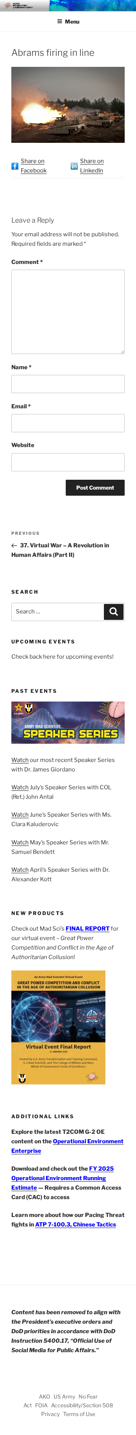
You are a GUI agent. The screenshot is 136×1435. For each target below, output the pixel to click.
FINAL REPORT (88, 928)
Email (21, 406)
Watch (20, 760)
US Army (64, 1396)
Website (22, 445)
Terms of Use (79, 1414)
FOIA (41, 1405)
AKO (44, 1396)
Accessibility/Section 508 (82, 1405)
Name (21, 367)
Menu (72, 21)
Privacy (50, 1414)
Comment (27, 262)
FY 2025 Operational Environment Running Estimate (62, 1178)
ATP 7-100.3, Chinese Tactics (75, 1224)
